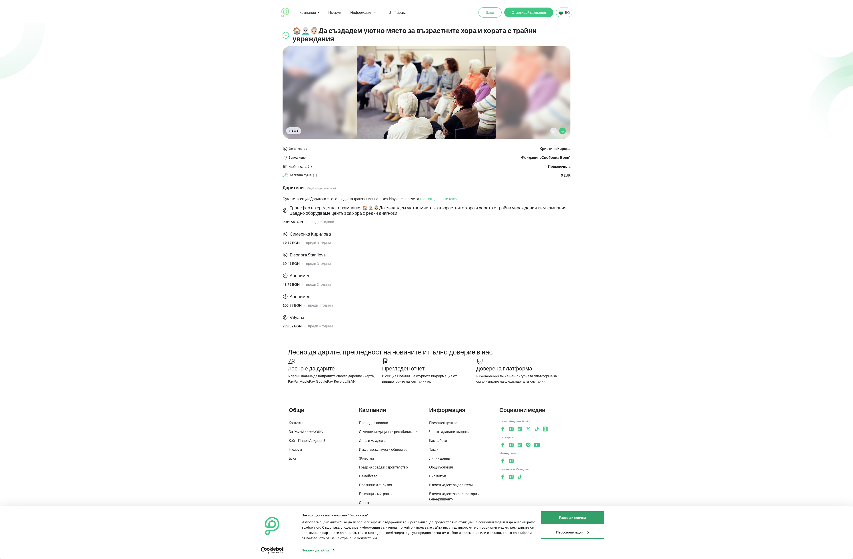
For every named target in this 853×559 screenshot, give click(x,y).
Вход (490, 12)
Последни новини (373, 423)
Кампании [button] (307, 12)
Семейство (368, 476)
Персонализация (570, 532)
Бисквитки (437, 476)
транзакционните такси (439, 199)
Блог (293, 458)
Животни (366, 458)
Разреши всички (572, 518)
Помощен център (443, 423)
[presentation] (553, 131)
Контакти (296, 423)
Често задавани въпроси (449, 431)
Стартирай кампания (529, 12)
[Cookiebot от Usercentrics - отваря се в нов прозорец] (272, 550)
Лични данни (439, 458)
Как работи (438, 440)
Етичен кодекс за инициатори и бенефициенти (454, 496)
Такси (433, 449)
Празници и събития (375, 485)
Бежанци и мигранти (376, 494)
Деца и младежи (372, 440)
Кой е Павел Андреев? (307, 440)
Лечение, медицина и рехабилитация (389, 431)
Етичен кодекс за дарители (451, 485)
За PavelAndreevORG (306, 431)
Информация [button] (361, 12)
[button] (389, 12)
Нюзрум (334, 12)
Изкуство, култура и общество (383, 449)
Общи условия (441, 467)
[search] (410, 12)
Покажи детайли (315, 550)
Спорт (364, 502)
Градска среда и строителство (383, 467)
